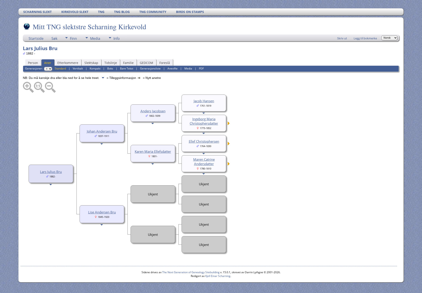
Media (95, 38)
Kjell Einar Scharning (217, 276)
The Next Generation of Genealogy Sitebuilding (191, 272)
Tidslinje (110, 63)
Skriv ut (342, 38)
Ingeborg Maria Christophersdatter (204, 121)
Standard (60, 68)
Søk (54, 38)
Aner (47, 63)
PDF (201, 68)
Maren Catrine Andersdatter (204, 161)
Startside (36, 38)
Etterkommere (67, 63)
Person (33, 63)
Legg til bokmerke (365, 38)
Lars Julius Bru (51, 171)
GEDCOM (146, 63)
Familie (128, 63)
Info (116, 38)
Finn (73, 38)
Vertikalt (78, 68)
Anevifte (172, 68)
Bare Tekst (126, 68)
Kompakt (95, 68)
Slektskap (91, 63)
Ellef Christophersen (204, 141)
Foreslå (164, 63)
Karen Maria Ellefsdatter (153, 151)
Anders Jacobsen (153, 111)
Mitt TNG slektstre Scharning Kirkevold (89, 26)
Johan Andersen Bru (102, 131)
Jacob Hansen (204, 101)
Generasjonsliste (150, 68)
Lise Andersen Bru (102, 212)
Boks (110, 68)
